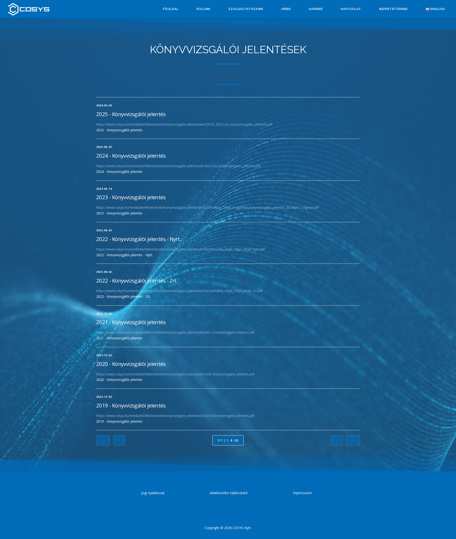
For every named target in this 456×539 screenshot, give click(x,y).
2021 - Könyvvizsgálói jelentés (131, 322)
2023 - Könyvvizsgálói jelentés (131, 197)
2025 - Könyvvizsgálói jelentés (131, 114)
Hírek (286, 9)
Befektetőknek (393, 9)
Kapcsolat (351, 9)
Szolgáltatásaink (245, 9)
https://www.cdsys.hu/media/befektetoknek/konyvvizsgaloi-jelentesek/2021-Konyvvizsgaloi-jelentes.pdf (175, 332)
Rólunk (203, 9)
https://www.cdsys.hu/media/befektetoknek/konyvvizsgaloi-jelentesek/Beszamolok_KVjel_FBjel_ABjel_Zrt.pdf (179, 290)
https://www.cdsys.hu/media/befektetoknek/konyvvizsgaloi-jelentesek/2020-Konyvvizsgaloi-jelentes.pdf (175, 374)
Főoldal (171, 9)
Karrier (316, 9)
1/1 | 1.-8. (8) (228, 440)
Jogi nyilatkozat (153, 493)
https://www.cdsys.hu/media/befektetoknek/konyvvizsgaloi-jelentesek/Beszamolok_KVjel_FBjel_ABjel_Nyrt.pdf (180, 249)
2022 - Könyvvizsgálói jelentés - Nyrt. (138, 238)
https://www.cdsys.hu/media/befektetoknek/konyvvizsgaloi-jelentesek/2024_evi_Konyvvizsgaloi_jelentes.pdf (178, 166)
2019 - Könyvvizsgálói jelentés (131, 405)
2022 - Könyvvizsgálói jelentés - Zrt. (137, 280)
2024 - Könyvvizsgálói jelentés (131, 155)
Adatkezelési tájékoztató (229, 493)
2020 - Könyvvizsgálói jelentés (131, 363)
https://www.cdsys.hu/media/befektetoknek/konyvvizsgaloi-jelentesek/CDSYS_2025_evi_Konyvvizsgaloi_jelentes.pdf (184, 124)
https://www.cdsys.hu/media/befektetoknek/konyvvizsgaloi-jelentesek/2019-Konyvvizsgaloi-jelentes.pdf (175, 415)
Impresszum (302, 493)
